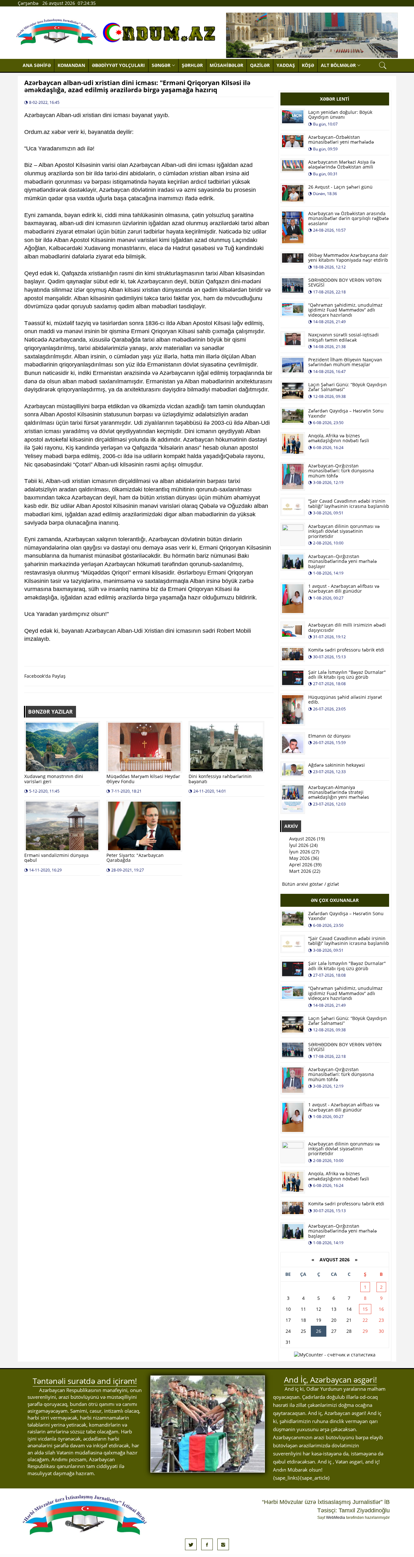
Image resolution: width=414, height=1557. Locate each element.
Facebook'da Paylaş (45, 676)
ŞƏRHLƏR (192, 65)
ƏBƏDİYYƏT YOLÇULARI (118, 65)
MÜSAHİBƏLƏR (226, 65)
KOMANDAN (71, 65)
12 (318, 1309)
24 (288, 1331)
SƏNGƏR (161, 65)
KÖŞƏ (308, 65)
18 (303, 1320)
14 (349, 1309)
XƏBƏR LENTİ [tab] (334, 99)
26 (318, 1331)
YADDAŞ (286, 65)
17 (288, 1320)
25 (303, 1331)
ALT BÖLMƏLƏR (338, 65)
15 (365, 1309)
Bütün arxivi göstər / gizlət (310, 884)
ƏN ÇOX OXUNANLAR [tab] (335, 900)
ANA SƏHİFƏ (37, 65)
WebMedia (335, 1517)
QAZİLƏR (260, 65)
